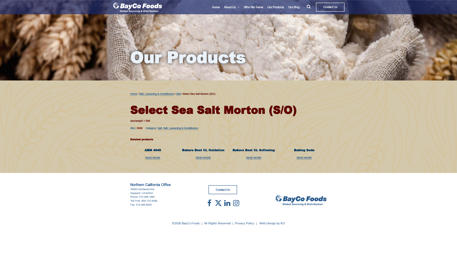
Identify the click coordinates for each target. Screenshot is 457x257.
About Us (230, 7)
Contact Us (330, 7)
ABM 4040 (153, 150)
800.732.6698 (149, 200)
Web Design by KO (272, 223)
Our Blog (294, 7)
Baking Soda (304, 150)
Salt (178, 93)
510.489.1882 (147, 196)
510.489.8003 (144, 204)
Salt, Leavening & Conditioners (156, 93)
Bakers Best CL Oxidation (203, 150)
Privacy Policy (244, 223)
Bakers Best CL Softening (254, 150)
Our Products (275, 7)
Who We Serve (253, 7)
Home (216, 7)
